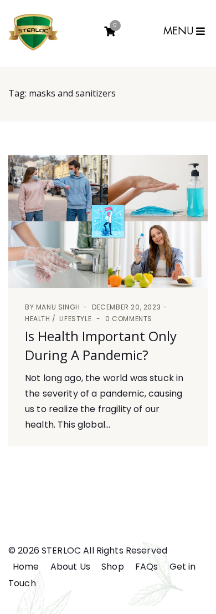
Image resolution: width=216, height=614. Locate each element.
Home (26, 566)
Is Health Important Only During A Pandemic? (101, 345)
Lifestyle (75, 318)
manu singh (58, 307)
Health (37, 318)
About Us (70, 566)
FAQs (146, 566)
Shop (112, 566)
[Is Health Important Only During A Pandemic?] (108, 221)
